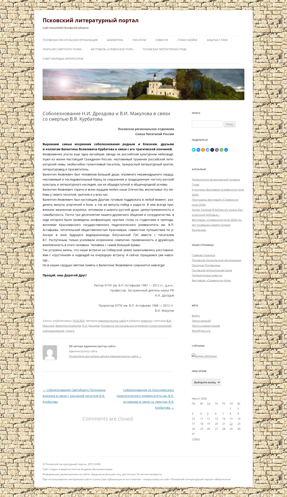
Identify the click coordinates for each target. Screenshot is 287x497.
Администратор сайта (112, 321)
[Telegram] (207, 150)
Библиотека (115, 40)
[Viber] (217, 150)
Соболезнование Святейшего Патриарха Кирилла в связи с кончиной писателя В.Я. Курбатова (74, 396)
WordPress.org (201, 331)
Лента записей (201, 321)
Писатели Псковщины (206, 265)
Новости (161, 40)
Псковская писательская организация (70, 40)
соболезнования (53, 331)
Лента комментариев (206, 326)
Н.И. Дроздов (90, 326)
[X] (212, 150)
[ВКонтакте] (198, 150)
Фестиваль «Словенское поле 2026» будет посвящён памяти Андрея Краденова (217, 225)
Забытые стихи (217, 40)
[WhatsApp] (221, 150)
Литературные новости (207, 275)
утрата (70, 331)
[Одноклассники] (203, 150)
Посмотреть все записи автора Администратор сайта (105, 356)
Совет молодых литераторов (63, 59)
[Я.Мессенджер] (194, 150)
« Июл (196, 439)
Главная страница (203, 255)
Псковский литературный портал (91, 20)
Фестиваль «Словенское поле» (112, 49)
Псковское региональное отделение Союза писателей (136, 326)
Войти (196, 316)
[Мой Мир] (226, 150)
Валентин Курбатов (68, 326)
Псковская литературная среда (165, 49)
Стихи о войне (187, 40)
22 (231, 424)
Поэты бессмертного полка (62, 49)
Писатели (139, 40)
